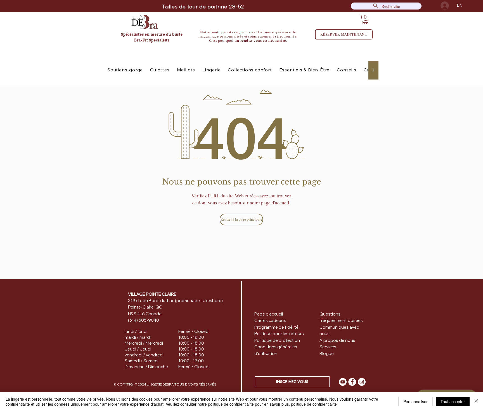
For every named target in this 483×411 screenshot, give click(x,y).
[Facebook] (352, 382)
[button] (365, 19)
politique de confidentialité (314, 404)
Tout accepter (453, 401)
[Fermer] (476, 401)
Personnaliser (415, 401)
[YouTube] (343, 382)
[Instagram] (362, 382)
